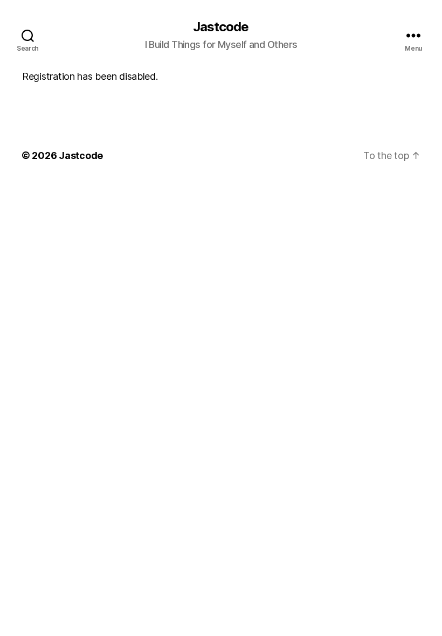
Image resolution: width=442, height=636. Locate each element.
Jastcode (220, 26)
